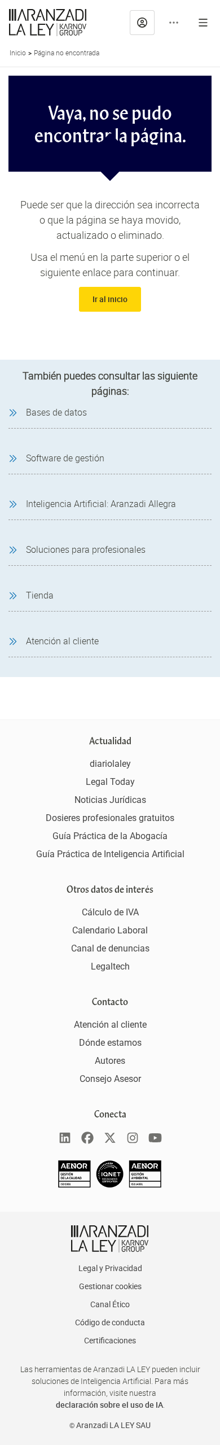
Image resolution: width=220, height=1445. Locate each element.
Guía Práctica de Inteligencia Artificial (110, 854)
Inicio (18, 52)
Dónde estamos (110, 1042)
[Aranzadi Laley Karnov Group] (47, 22)
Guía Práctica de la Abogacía (110, 836)
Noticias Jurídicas (110, 799)
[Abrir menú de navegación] (203, 22)
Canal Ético (110, 1304)
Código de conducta (110, 1322)
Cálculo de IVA (110, 912)
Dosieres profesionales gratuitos (110, 818)
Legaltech (110, 966)
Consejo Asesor (110, 1078)
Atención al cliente (110, 1024)
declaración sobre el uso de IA (109, 1404)
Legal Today (110, 781)
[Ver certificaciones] (110, 1184)
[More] (173, 22)
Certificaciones (110, 1340)
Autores (110, 1060)
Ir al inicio (110, 299)
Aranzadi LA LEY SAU (113, 1425)
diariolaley (110, 763)
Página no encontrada (66, 52)
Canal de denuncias (110, 948)
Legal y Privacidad (110, 1268)
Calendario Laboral (110, 930)
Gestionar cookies (110, 1286)
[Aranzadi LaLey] (109, 1238)
